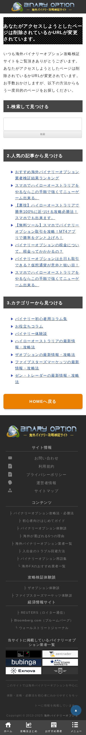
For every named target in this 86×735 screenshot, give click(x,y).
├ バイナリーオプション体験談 (42, 528)
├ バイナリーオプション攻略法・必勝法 (42, 513)
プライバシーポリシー (46, 475)
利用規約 (47, 466)
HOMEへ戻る (43, 401)
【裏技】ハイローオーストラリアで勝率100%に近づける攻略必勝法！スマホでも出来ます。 (47, 211)
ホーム (8, 731)
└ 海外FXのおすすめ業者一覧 (42, 566)
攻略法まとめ (28, 731)
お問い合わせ (46, 458)
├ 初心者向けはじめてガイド (42, 521)
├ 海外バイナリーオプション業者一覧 (41, 543)
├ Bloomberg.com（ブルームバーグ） (42, 620)
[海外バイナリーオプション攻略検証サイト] (43, 8)
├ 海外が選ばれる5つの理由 (41, 536)
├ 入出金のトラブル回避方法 (42, 551)
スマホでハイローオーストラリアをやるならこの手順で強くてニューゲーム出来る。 (47, 191)
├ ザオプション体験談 (42, 588)
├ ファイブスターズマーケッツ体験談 (41, 595)
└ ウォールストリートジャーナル (42, 628)
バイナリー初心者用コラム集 (41, 319)
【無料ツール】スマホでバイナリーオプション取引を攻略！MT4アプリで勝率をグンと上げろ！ (47, 231)
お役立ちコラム (29, 326)
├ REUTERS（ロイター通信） (42, 612)
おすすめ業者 (53, 731)
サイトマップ (46, 491)
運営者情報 (46, 483)
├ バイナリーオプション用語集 (42, 558)
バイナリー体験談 (31, 334)
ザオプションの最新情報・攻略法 (45, 355)
